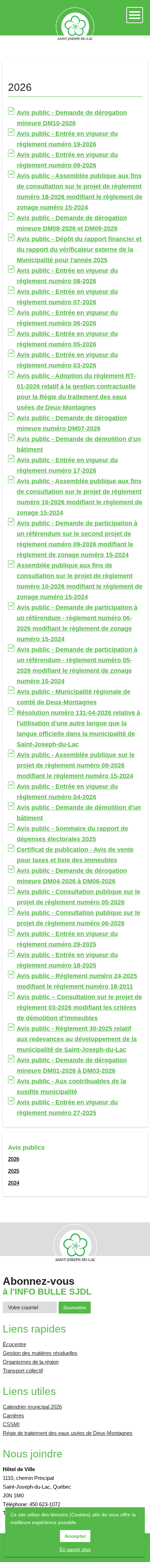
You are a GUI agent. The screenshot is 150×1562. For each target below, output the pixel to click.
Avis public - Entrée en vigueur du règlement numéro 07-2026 (67, 297)
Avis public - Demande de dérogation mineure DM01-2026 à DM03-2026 (72, 1065)
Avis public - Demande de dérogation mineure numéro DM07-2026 (72, 423)
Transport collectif (23, 1371)
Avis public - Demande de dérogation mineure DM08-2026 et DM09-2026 (72, 223)
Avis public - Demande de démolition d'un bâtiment (79, 444)
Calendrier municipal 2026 (32, 1407)
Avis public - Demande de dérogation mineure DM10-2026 (72, 118)
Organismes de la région (31, 1362)
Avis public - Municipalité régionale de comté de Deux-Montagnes (73, 697)
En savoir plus (75, 1549)
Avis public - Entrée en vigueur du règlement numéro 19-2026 (67, 139)
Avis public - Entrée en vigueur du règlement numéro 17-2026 (67, 465)
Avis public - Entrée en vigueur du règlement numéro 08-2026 (67, 276)
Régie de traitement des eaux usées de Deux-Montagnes (68, 1433)
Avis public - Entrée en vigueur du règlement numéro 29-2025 (67, 939)
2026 (13, 1159)
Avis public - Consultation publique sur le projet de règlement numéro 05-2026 (78, 897)
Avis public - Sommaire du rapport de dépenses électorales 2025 (72, 834)
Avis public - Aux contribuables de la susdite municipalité (71, 1086)
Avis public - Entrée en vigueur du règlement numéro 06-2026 (67, 318)
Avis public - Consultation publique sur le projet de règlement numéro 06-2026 (78, 918)
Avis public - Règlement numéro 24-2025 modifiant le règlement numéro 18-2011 (77, 981)
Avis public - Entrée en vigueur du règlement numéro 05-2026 (67, 339)
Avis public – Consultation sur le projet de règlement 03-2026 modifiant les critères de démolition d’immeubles (79, 1007)
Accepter (75, 1536)
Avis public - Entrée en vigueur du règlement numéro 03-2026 (67, 360)
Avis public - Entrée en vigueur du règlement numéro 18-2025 (67, 960)
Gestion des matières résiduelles (40, 1353)
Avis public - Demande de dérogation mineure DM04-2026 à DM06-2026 (72, 876)
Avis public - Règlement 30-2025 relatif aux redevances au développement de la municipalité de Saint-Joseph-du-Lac (77, 1039)
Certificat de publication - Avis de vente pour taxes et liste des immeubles (75, 855)
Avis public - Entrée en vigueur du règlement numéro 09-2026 (67, 160)
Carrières (13, 1415)
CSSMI (11, 1424)
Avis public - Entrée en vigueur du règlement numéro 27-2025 (67, 1107)
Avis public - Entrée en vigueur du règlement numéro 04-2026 (67, 791)
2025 (13, 1171)
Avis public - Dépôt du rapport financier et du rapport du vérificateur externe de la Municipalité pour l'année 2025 (79, 249)
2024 (13, 1183)
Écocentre (14, 1344)
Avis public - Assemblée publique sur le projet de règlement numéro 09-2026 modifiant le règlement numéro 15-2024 (76, 765)
